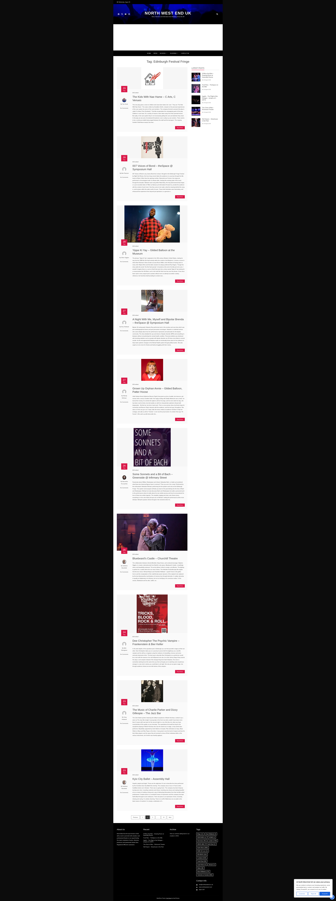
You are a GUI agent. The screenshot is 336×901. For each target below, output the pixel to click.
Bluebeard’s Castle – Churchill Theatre (155, 558)
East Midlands (211, 834)
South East (201, 861)
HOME (212, 837)
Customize (302, 893)
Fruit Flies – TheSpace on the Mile (152, 838)
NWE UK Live (202, 851)
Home (149, 53)
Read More (180, 127)
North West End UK (168, 13)
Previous (135, 817)
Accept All (324, 893)
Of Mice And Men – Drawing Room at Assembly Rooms (208, 75)
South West (201, 864)
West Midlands (203, 871)
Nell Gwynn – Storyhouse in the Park (153, 847)
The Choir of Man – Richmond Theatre (154, 844)
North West (202, 847)
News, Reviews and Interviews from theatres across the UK (168, 16)
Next (170, 817)
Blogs (200, 834)
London (213, 841)
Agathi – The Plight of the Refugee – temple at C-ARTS (210, 98)
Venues (212, 864)
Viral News (168, 898)
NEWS (155, 53)
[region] (313, 888)
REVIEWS (162, 53)
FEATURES (173, 53)
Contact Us (185, 53)
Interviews (201, 841)
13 (163, 817)
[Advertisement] (167, 37)
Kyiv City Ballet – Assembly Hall (151, 778)
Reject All (313, 893)
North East (211, 844)
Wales (200, 868)
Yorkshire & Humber (204, 875)
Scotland (136, 92)
